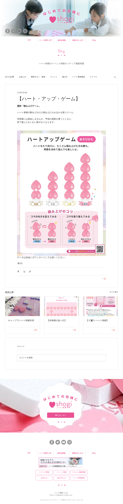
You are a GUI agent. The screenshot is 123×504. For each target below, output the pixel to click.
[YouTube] (19, 31)
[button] (115, 77)
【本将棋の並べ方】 (57, 320)
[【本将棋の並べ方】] (61, 306)
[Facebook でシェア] (18, 271)
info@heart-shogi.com (63, 495)
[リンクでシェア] (30, 271)
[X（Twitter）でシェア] (24, 271)
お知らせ (22, 77)
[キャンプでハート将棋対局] (22, 306)
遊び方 (65, 77)
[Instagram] (25, 31)
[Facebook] (7, 31)
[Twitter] (13, 31)
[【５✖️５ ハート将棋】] (100, 306)
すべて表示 (114, 292)
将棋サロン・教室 (38, 77)
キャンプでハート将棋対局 (21, 320)
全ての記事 (9, 77)
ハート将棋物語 (78, 77)
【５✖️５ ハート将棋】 (97, 320)
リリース (93, 77)
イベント (53, 77)
